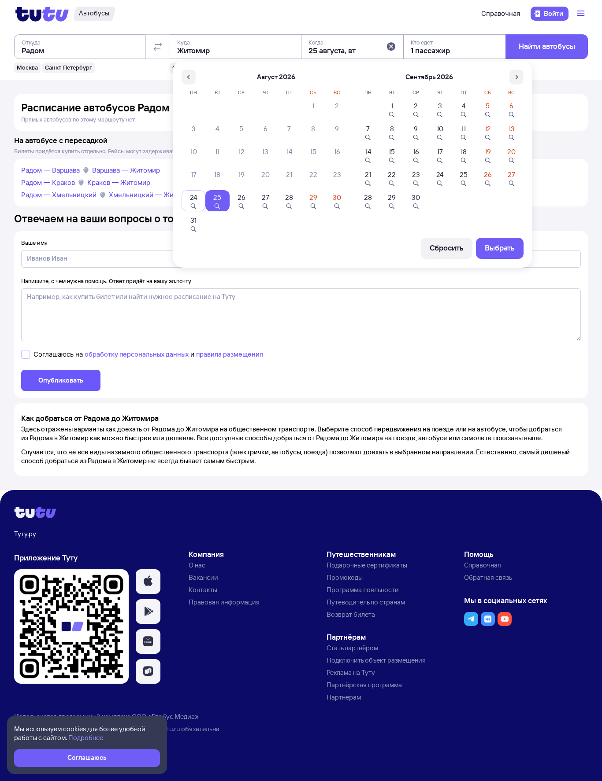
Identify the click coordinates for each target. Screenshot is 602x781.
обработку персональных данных (137, 354)
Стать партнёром (352, 648)
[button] (391, 47)
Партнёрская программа (364, 685)
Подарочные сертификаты (367, 565)
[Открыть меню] (582, 13)
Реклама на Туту (351, 672)
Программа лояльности (363, 590)
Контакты (203, 590)
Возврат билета (351, 614)
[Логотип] (42, 14)
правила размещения (229, 354)
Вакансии (203, 577)
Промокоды (345, 577)
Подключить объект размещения (376, 660)
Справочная (500, 13)
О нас (197, 565)
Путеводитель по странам (366, 602)
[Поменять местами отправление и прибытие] (157, 46)
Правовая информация (224, 602)
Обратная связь (488, 577)
